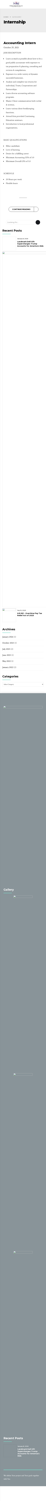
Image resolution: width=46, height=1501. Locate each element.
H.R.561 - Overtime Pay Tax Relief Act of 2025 (29, 956)
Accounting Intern (20, 43)
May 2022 (6, 1003)
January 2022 (7, 1009)
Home (6, 17)
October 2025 (8, 984)
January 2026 (7, 978)
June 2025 (6, 997)
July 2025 (6, 991)
